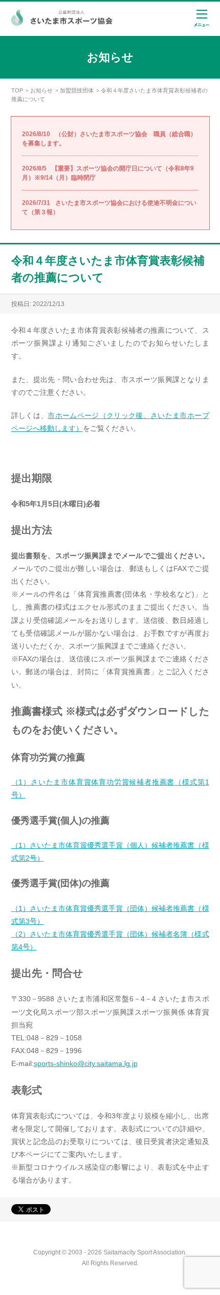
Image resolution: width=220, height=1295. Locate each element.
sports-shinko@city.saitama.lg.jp (86, 1063)
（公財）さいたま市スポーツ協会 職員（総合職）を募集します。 (109, 138)
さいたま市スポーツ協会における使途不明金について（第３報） (109, 207)
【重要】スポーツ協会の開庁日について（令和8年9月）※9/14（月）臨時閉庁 (108, 173)
